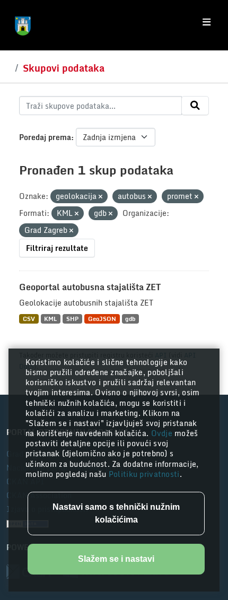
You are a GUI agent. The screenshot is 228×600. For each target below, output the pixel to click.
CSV (29, 318)
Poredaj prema (45, 137)
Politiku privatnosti (144, 474)
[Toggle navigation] (206, 22)
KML (50, 318)
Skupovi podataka (63, 67)
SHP (72, 318)
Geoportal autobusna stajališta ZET (90, 287)
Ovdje (163, 433)
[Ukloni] (100, 197)
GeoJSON (102, 318)
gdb (130, 318)
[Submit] (195, 105)
